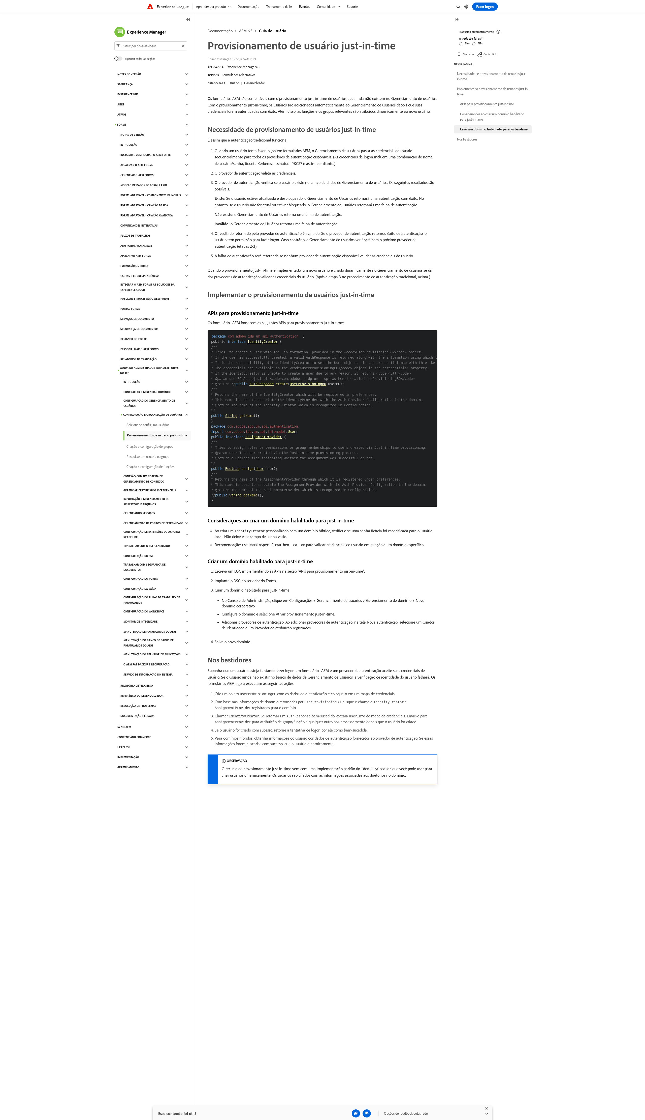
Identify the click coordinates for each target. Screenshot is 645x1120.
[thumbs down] (367, 1113)
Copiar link (490, 54)
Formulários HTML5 (134, 266)
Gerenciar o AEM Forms (137, 175)
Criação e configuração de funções (150, 466)
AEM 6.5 (245, 30)
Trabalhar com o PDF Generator (146, 546)
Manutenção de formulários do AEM (149, 631)
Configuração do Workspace (143, 611)
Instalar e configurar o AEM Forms (145, 155)
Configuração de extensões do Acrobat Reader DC (151, 534)
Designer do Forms (133, 339)
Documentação (220, 30)
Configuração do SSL (138, 556)
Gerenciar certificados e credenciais (149, 490)
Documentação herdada (137, 716)
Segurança (125, 84)
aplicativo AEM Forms (135, 256)
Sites (120, 104)
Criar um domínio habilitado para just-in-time (494, 129)
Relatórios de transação (138, 359)
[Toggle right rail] (456, 20)
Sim (467, 43)
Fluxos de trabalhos (135, 235)
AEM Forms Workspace (136, 245)
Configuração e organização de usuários (153, 414)
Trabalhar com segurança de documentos (144, 567)
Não (480, 43)
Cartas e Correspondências (139, 276)
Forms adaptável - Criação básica (144, 205)
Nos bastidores (467, 139)
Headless (123, 747)
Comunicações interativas (139, 225)
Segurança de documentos (139, 329)
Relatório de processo (136, 685)
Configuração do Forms (140, 578)
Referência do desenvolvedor (142, 695)
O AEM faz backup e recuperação (146, 664)
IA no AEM (124, 727)
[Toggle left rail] (188, 20)
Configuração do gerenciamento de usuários (149, 403)
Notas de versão (129, 74)
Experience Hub (128, 94)
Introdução (128, 145)
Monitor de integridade (140, 621)
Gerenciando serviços (139, 513)
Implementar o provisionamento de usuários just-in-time (493, 91)
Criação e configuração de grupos (149, 446)
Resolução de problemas (138, 706)
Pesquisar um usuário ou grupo (147, 456)
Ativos (121, 114)
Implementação (128, 757)
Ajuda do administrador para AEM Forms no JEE (149, 370)
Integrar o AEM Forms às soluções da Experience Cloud (147, 287)
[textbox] (150, 45)
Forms (121, 124)
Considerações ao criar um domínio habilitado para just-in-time (492, 117)
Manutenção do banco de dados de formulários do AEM (148, 642)
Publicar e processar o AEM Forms (145, 298)
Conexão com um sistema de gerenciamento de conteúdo (143, 478)
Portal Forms (130, 309)
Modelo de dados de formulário (143, 185)
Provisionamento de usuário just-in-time (157, 435)
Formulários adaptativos (238, 75)
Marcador (469, 54)
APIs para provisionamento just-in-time (487, 104)
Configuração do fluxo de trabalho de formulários (151, 600)
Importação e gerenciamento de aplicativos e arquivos (146, 501)
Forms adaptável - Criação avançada (146, 215)
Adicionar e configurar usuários (147, 425)
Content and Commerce (134, 737)
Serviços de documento (137, 319)
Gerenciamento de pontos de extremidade (153, 523)
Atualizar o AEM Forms (136, 165)
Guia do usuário (272, 30)
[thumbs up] (356, 1113)
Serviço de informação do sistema (148, 674)
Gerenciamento (128, 767)
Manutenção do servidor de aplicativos (152, 654)
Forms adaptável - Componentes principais (150, 195)
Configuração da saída (139, 589)
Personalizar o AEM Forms (139, 349)
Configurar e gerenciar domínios (147, 392)
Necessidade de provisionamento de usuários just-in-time (491, 76)
